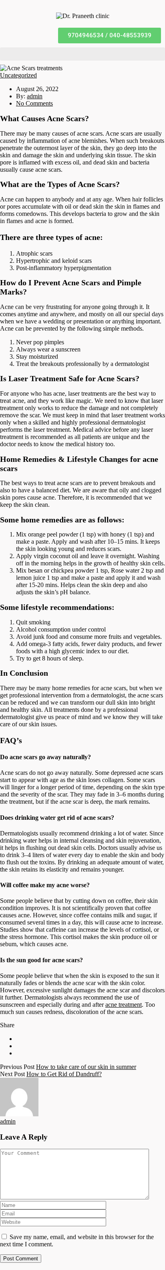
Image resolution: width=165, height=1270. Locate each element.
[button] (109, 35)
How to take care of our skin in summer (86, 1066)
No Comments (34, 103)
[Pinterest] (18, 1053)
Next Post (12, 1074)
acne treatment (123, 1004)
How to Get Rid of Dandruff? (64, 1074)
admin (34, 96)
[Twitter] (18, 1045)
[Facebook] (18, 1038)
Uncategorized (18, 75)
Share (7, 1025)
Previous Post (17, 1066)
